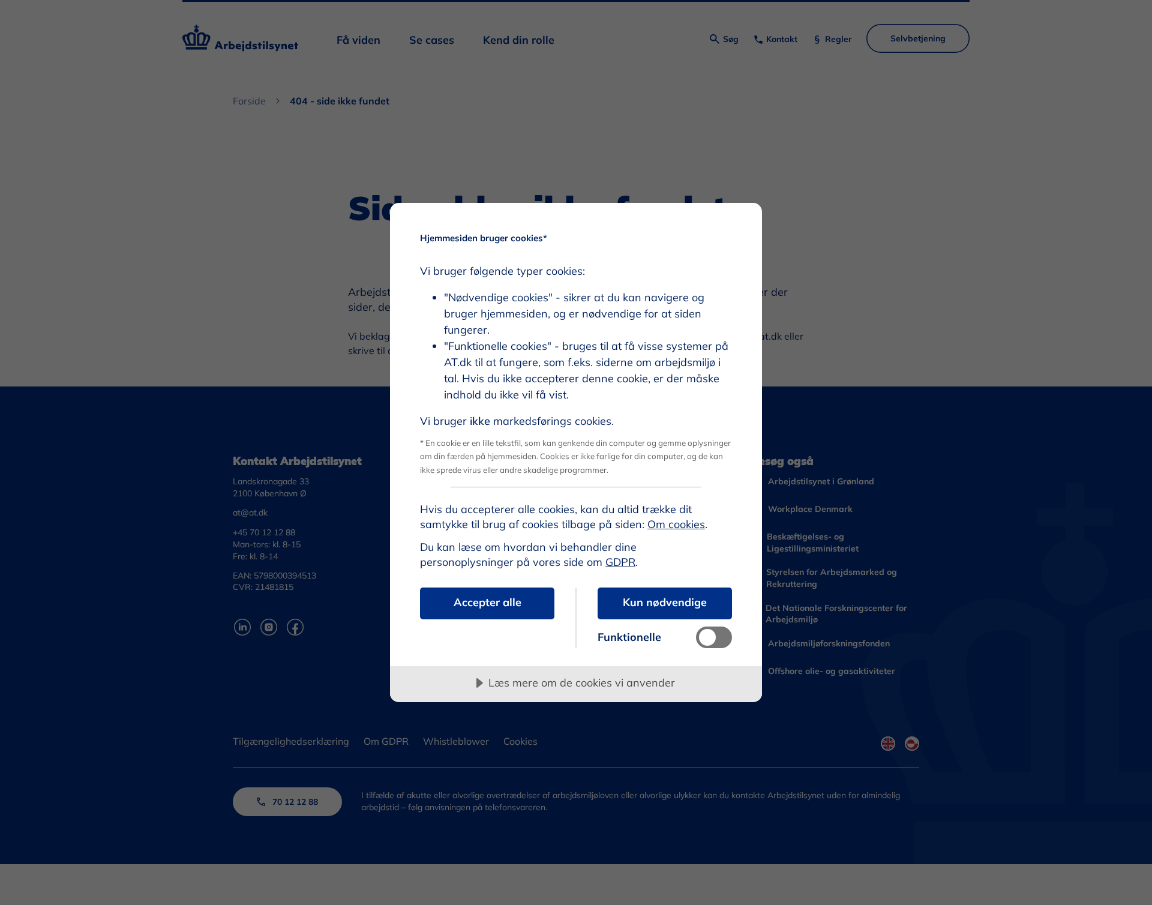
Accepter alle (487, 602)
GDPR (620, 562)
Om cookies (676, 524)
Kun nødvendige (665, 602)
